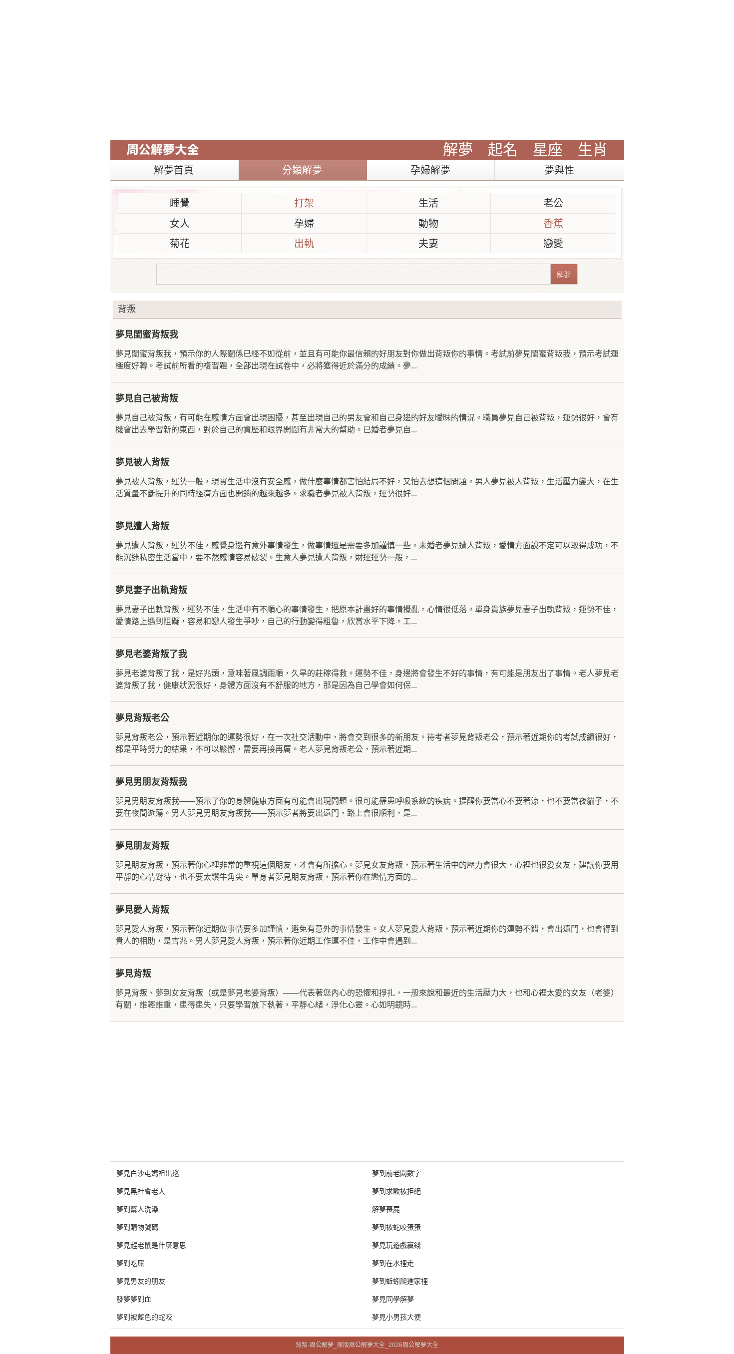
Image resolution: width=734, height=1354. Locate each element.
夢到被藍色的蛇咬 (144, 1317)
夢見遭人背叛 (142, 526)
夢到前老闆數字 (396, 1173)
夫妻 (428, 243)
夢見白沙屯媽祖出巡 (147, 1173)
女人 (180, 223)
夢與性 (559, 170)
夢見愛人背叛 (142, 910)
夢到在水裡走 (393, 1263)
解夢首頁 (174, 170)
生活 (428, 203)
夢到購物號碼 (137, 1227)
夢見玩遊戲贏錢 (396, 1245)
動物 (428, 223)
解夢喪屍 (386, 1209)
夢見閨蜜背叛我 (146, 334)
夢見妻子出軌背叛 (151, 590)
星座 (548, 149)
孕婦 (304, 223)
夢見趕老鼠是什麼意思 (151, 1245)
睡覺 (180, 203)
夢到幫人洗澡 (137, 1209)
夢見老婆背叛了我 (151, 654)
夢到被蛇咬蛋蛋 (396, 1227)
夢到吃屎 (130, 1263)
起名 (503, 149)
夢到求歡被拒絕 (396, 1191)
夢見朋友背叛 (142, 846)
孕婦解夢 (430, 170)
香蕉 (553, 223)
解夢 (458, 149)
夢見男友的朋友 (140, 1281)
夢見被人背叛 (142, 462)
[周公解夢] (162, 150)
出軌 (304, 243)
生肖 (593, 149)
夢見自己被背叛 (146, 398)
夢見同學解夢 (393, 1299)
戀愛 (553, 243)
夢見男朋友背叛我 (151, 782)
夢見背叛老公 (142, 718)
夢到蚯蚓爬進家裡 (400, 1281)
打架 (304, 203)
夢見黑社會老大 (140, 1191)
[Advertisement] (367, 70)
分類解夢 (302, 170)
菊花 (180, 243)
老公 (553, 203)
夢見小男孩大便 (396, 1317)
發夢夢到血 (133, 1299)
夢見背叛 (133, 974)
